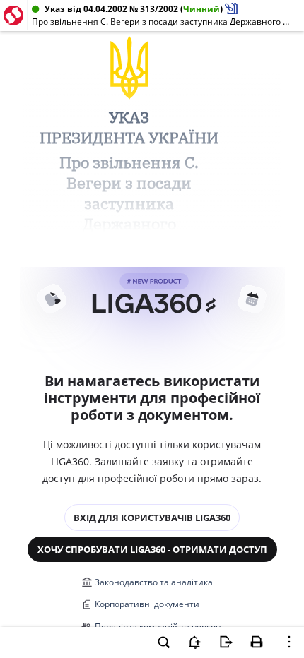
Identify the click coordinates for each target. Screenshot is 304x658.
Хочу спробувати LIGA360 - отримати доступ (152, 549)
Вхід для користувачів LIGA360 (152, 517)
